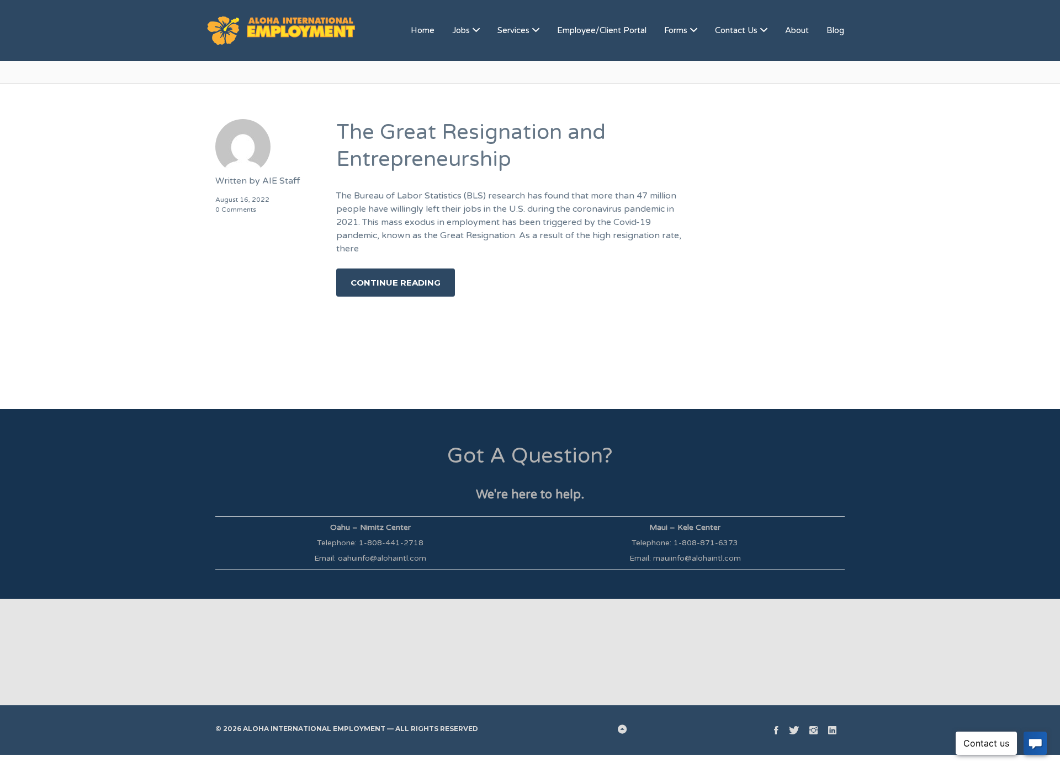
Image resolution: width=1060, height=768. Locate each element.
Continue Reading (396, 282)
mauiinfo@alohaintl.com (697, 558)
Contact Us (736, 30)
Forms (675, 30)
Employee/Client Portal (601, 30)
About (797, 30)
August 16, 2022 (242, 199)
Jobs (461, 30)
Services (513, 30)
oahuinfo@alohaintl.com (382, 558)
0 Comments (235, 209)
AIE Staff (281, 180)
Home (422, 30)
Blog (835, 30)
